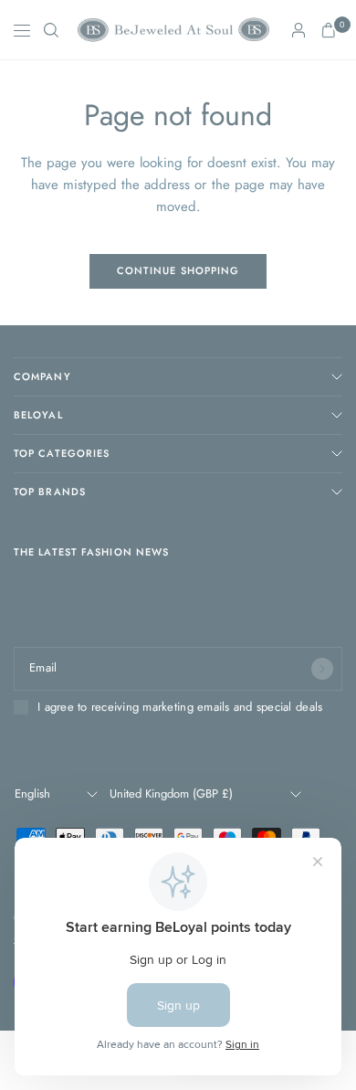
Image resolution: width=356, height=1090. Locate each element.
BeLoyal (38, 414)
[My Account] (298, 30)
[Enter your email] (322, 669)
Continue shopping (178, 270)
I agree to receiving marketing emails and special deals (179, 707)
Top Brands (50, 491)
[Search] (51, 30)
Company (42, 376)
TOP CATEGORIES (62, 453)
